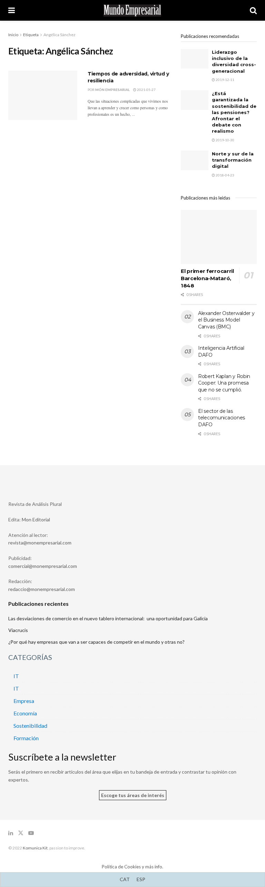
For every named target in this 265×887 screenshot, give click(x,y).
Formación (26, 738)
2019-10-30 (224, 140)
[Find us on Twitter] (20, 833)
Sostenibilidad (30, 725)
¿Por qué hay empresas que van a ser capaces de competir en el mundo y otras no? (96, 642)
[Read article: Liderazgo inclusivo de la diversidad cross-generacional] (194, 59)
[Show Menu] (11, 10)
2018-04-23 (224, 175)
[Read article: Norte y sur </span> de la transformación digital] (194, 160)
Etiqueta (31, 34)
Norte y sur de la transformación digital (233, 160)
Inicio (13, 34)
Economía (25, 713)
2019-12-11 (224, 80)
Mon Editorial (36, 519)
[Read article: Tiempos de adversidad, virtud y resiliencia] (42, 95)
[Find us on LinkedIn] (10, 833)
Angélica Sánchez (59, 34)
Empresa (23, 700)
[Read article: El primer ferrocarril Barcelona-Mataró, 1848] (219, 237)
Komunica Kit (35, 847)
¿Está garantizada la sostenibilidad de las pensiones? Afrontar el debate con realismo (234, 112)
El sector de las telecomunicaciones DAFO (221, 418)
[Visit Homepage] (132, 10)
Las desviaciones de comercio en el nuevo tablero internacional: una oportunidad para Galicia (108, 618)
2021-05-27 (146, 90)
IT (16, 676)
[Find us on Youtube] (31, 833)
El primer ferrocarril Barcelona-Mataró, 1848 (207, 278)
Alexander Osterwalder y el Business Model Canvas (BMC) (226, 320)
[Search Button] (253, 10)
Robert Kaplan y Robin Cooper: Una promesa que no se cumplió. (224, 383)
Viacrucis (18, 630)
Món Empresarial (112, 90)
